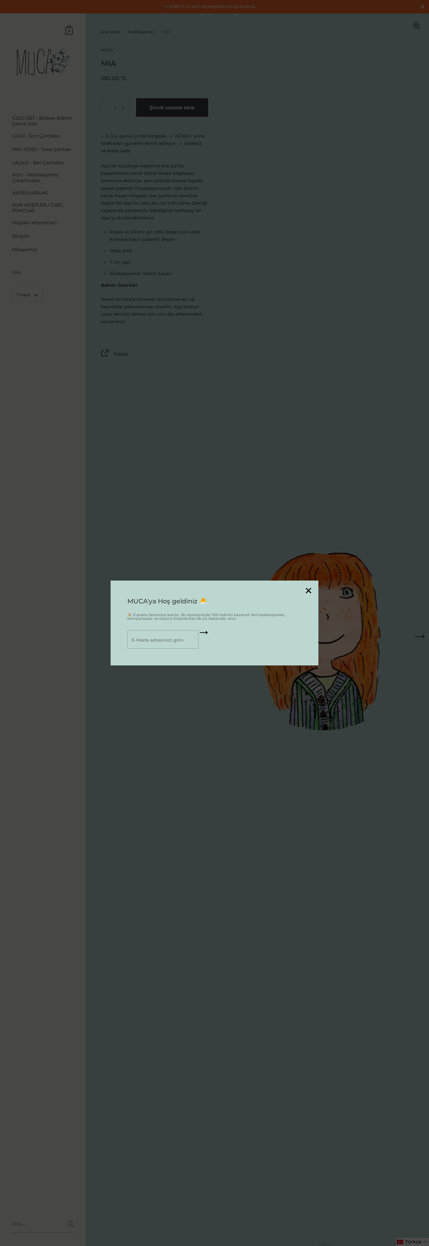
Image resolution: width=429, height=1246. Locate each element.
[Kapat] (308, 591)
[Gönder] (204, 635)
